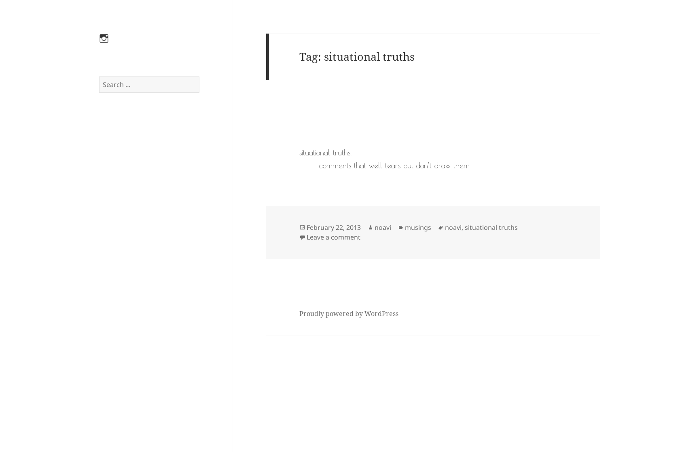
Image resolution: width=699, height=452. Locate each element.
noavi (383, 227)
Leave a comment (333, 237)
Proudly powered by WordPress (348, 313)
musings (418, 227)
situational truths (491, 227)
